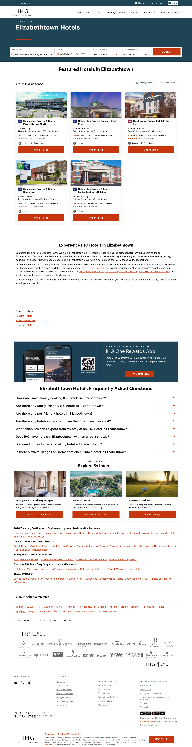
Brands (133, 12)
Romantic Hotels (118, 533)
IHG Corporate (104, 704)
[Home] (19, 620)
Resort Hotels (167, 533)
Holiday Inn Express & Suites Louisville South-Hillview (94, 190)
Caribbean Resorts (40, 546)
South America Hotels (137, 578)
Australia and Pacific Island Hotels (64, 578)
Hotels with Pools (97, 533)
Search (166, 52)
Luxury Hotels (40, 569)
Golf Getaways (36, 536)
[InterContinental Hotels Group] (23, 12)
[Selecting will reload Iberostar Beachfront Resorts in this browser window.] (24, 654)
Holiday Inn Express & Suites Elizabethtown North (39, 122)
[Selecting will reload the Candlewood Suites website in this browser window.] (167, 654)
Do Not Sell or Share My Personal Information (154, 698)
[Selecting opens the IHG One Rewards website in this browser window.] (159, 664)
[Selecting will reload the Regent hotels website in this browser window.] (37, 643)
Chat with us (25, 3)
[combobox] (33, 54)
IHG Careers (61, 681)
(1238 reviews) (94, 206)
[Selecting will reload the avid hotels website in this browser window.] (101, 654)
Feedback (144, 707)
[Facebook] (16, 683)
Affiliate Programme (64, 701)
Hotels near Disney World (122, 559)
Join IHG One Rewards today (154, 271)
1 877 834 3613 (45, 715)
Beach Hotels (21, 546)
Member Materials (106, 700)
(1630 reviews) (39, 138)
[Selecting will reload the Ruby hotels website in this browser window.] (143, 643)
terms (135, 740)
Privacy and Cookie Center (151, 693)
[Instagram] (29, 683)
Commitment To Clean (108, 697)
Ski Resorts (135, 533)
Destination (16, 50)
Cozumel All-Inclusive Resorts (126, 546)
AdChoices (144, 685)
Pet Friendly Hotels (90, 569)
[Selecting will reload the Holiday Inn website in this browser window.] (73, 654)
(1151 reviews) (94, 138)
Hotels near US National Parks (57, 559)
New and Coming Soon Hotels (69, 533)
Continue (161, 739)
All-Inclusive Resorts (64, 546)
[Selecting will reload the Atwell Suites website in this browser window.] (116, 654)
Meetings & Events (116, 12)
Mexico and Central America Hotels (104, 578)
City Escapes (21, 533)
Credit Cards (149, 12)
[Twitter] (22, 683)
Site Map (143, 703)
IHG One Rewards (94, 268)
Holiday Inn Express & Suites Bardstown (39, 190)
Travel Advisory (104, 689)
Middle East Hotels (161, 578)
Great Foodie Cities (40, 533)
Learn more (147, 721)
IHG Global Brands (64, 689)
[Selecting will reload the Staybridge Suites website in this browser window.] (134, 654)
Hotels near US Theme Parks (91, 559)
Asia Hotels (37, 578)
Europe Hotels (21, 578)
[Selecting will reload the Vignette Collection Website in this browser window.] (83, 643)
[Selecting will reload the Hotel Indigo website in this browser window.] (117, 643)
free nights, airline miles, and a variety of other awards (108, 271)
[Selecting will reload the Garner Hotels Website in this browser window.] (88, 654)
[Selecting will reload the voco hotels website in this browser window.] (131, 643)
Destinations (84, 12)
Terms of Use (145, 689)
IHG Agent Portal (63, 697)
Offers (99, 12)
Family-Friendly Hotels (26, 559)
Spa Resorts (20, 536)
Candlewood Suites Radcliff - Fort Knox (151, 122)
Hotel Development (64, 693)
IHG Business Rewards (107, 681)
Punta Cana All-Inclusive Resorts (32, 549)
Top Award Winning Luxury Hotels (121, 569)
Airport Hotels (150, 533)
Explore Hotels (62, 685)
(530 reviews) (39, 206)
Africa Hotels (21, 582)
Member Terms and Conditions (153, 681)
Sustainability (104, 693)
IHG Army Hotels (105, 685)
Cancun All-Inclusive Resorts (92, 546)
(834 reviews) (149, 138)
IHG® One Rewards (169, 12)
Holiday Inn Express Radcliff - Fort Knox (97, 122)
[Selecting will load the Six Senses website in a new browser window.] (23, 643)
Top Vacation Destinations (64, 569)
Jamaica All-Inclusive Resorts (160, 546)
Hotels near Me (22, 569)
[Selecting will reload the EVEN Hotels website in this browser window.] (41, 654)
